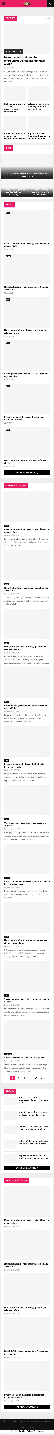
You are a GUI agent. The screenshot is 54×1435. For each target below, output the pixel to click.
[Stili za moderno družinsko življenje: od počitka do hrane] (27, 976)
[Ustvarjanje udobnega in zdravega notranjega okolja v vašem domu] (27, 917)
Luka (8, 535)
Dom (8, 148)
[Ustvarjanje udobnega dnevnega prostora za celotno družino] (39, 93)
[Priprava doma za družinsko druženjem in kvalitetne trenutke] (39, 123)
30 (35, 1078)
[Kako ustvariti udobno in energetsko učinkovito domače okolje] (27, 39)
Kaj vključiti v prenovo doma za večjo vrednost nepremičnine (15, 136)
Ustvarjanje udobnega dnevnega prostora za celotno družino (38, 106)
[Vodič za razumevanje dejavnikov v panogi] (27, 1035)
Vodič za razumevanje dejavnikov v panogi (24, 1058)
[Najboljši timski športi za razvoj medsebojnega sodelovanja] (15, 93)
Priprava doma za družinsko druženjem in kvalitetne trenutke (39, 136)
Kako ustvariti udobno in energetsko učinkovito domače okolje (24, 61)
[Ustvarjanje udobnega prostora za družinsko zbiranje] (27, 442)
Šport (9, 205)
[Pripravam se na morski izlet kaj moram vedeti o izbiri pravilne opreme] (27, 859)
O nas (21, 1427)
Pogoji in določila (18, 1431)
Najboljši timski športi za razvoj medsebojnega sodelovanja (14, 192)
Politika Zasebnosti (35, 1431)
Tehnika (10, 18)
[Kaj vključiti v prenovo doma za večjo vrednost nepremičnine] (15, 123)
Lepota (7, 878)
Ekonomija (8, 1054)
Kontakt (29, 1427)
